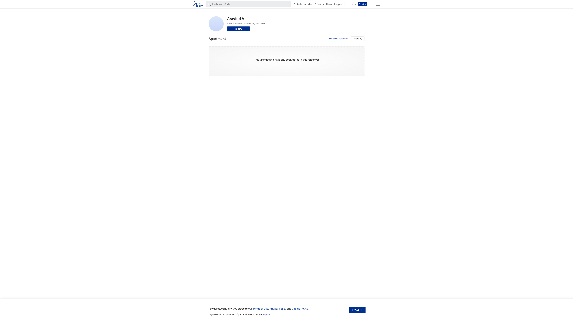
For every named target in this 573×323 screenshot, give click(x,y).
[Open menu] (377, 4)
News (329, 4)
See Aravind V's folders (338, 39)
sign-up (266, 314)
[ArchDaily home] (198, 4)
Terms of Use (260, 309)
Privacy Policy (277, 309)
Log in (353, 4)
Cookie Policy (300, 309)
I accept (357, 310)
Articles (308, 4)
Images (338, 4)
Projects (298, 4)
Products (319, 4)
